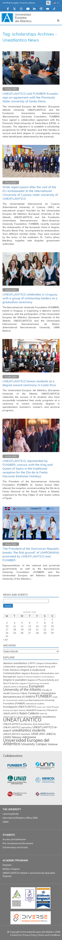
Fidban (24, 693)
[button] (55, 3)
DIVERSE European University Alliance (18, 3)
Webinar (53, 744)
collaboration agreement (15, 666)
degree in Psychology (29, 683)
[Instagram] (21, 9)
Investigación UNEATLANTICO (19, 706)
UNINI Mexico (12, 737)
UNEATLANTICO (22, 720)
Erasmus (23, 686)
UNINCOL (51, 734)
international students (35, 703)
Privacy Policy (30, 935)
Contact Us (15, 935)
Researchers (42, 710)
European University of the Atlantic (23, 688)
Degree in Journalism (15, 679)
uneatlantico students (28, 730)
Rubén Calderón (29, 713)
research (31, 710)
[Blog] (41, 9)
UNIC (42, 734)
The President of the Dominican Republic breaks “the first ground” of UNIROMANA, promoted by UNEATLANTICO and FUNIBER (31, 554)
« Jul (5, 639)
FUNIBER (44, 696)
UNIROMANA (29, 737)
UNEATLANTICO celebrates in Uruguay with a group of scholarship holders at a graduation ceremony (30, 298)
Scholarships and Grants (15, 847)
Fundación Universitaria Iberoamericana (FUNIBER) (29, 694)
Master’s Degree (11, 869)
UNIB (34, 734)
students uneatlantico (44, 716)
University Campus (34, 744)
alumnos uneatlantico (15, 663)
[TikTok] (54, 9)
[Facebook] (8, 9)
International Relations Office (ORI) (20, 817)
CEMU (6, 821)
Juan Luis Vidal (44, 707)
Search (8, 605)
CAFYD (31, 663)
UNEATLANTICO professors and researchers (26, 723)
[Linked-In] (34, 9)
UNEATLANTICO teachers (16, 734)
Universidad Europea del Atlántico (26, 742)
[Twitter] (14, 9)
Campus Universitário (47, 663)
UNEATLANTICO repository (17, 727)
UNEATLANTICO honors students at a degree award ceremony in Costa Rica (29, 383)
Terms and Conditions (49, 935)
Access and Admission (14, 839)
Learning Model (11, 813)
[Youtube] (27, 9)
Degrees (7, 865)
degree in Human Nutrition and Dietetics (36, 676)
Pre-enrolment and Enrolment (18, 843)
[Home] (16, 17)
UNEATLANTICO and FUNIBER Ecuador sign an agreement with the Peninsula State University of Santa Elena (30, 97)
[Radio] (47, 9)
